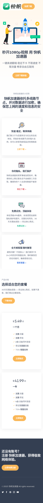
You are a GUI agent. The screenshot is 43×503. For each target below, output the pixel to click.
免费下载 (28, 6)
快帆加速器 (13, 486)
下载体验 (8, 301)
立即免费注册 (10, 468)
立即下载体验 (21, 75)
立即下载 (20, 149)
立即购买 (19, 358)
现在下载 (20, 189)
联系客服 (20, 263)
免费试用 (20, 226)
